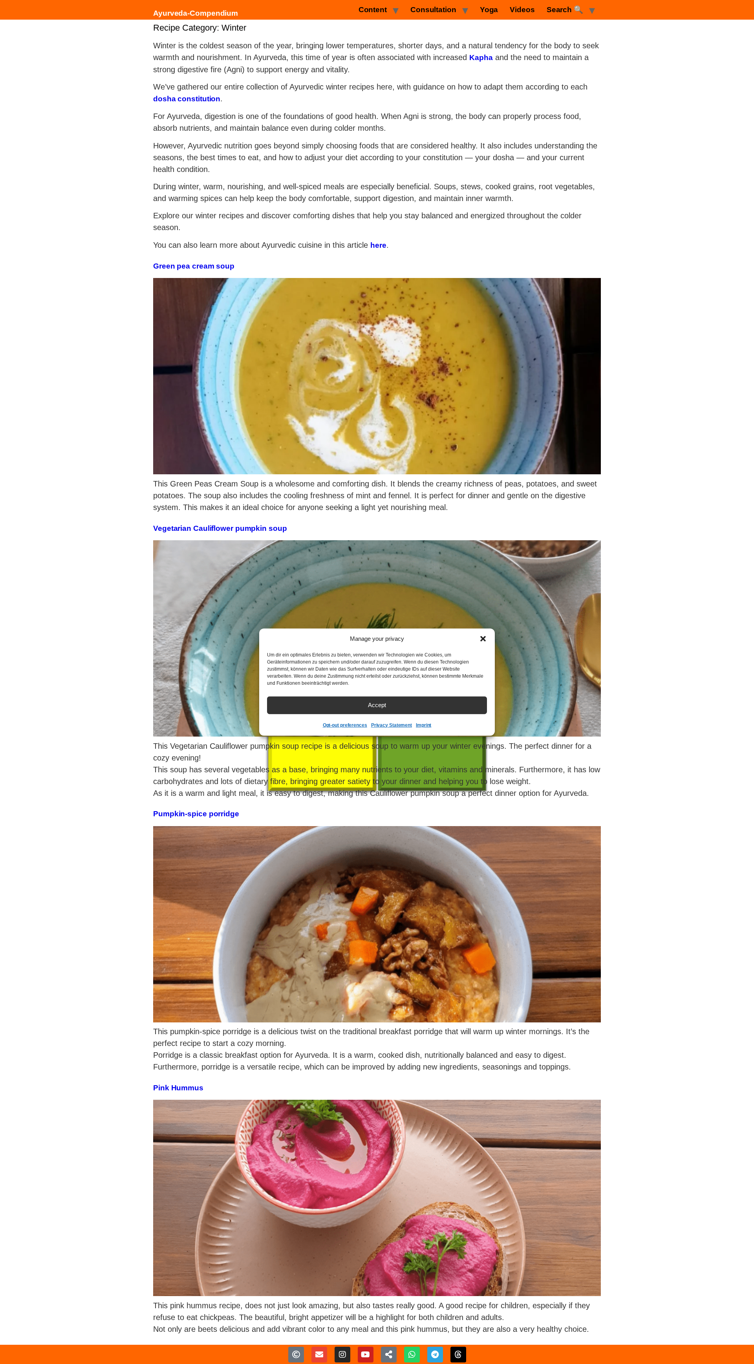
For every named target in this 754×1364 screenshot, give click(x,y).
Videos (522, 9)
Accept (377, 705)
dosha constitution (186, 99)
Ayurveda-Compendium (195, 13)
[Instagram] (342, 1354)
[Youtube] (365, 1354)
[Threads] (458, 1354)
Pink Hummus (178, 1088)
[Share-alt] (389, 1354)
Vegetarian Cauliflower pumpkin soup (220, 528)
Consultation (433, 9)
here (378, 245)
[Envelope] (319, 1354)
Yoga (489, 9)
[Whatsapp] (412, 1354)
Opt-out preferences (345, 725)
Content (373, 9)
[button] (483, 639)
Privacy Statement (391, 725)
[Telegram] (435, 1354)
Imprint (423, 725)
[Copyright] (296, 1354)
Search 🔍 (565, 9)
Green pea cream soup (193, 266)
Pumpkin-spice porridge (196, 814)
